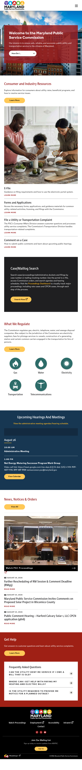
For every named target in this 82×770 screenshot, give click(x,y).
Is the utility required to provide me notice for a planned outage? (34, 692)
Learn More (15, 100)
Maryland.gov (13, 756)
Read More (9, 589)
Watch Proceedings (17, 723)
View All (14, 507)
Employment (35, 723)
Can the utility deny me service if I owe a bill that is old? (36, 673)
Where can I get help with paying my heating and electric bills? (33, 683)
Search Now (19, 299)
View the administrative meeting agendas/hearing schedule (40, 423)
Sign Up (41, 748)
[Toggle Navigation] (76, 5)
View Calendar (14, 476)
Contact (41, 726)
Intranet (67, 723)
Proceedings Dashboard (39, 283)
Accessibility (53, 723)
